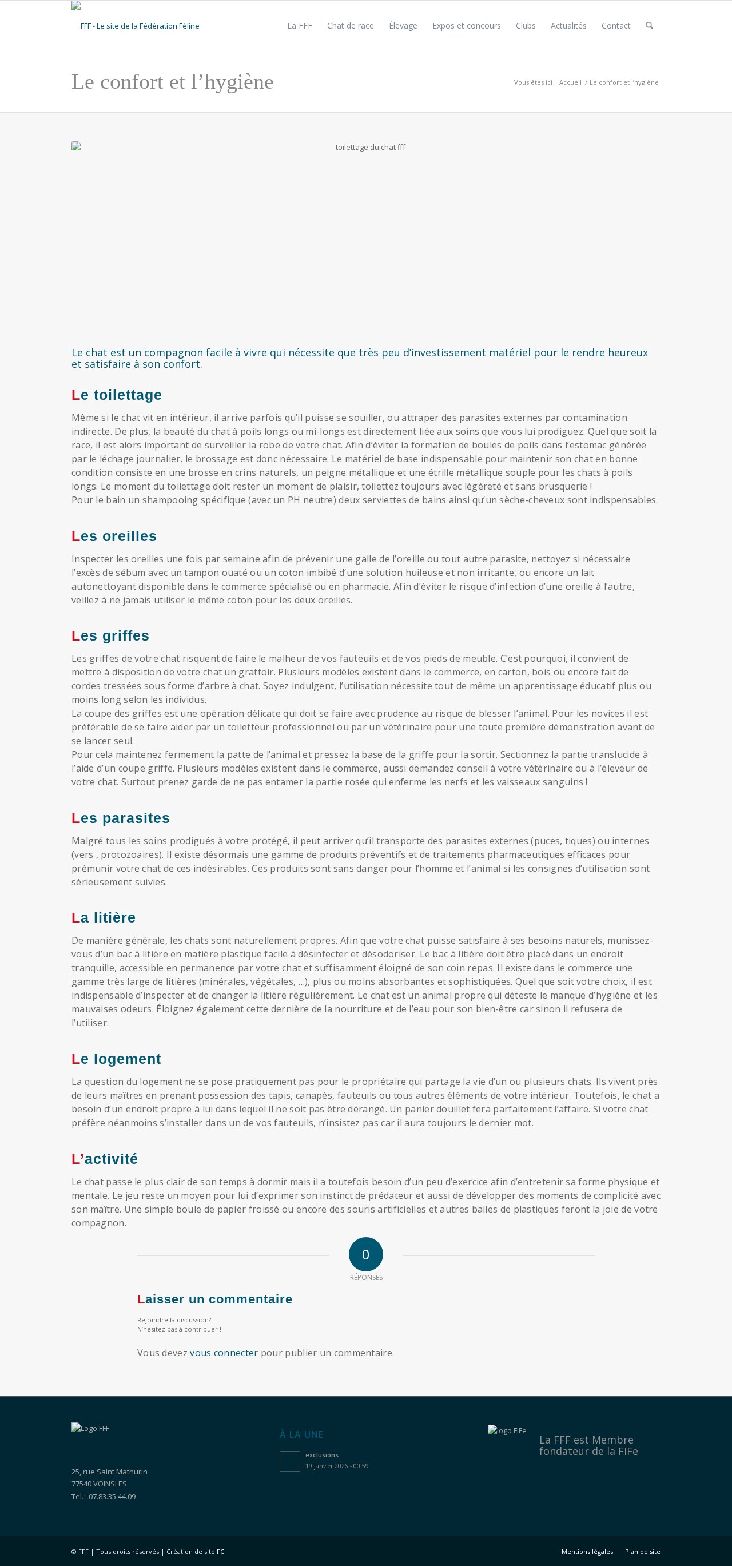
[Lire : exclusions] (290, 1461)
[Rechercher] (649, 26)
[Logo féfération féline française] (146, 26)
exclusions (322, 1454)
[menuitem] (300, 26)
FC (220, 1551)
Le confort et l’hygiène (172, 81)
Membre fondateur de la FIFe (588, 1445)
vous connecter (224, 1352)
